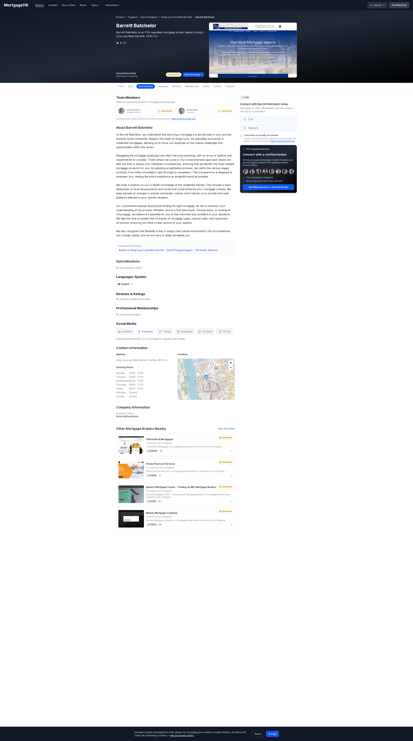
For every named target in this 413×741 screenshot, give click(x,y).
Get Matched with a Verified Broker (268, 187)
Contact (217, 86)
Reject (258, 733)
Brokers (120, 17)
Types (94, 5)
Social (206, 86)
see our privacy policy (182, 735)
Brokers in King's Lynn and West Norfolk (141, 250)
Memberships (192, 86)
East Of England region (180, 250)
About (131, 86)
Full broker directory (206, 250)
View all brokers (226, 428)
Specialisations (145, 86)
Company (230, 86)
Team (121, 86)
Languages (162, 86)
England (132, 17)
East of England (149, 17)
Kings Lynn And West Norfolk (176, 17)
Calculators (111, 5)
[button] (206, 376)
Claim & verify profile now (183, 119)
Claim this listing (192, 74)
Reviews (177, 86)
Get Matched (399, 5)
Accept (272, 733)
